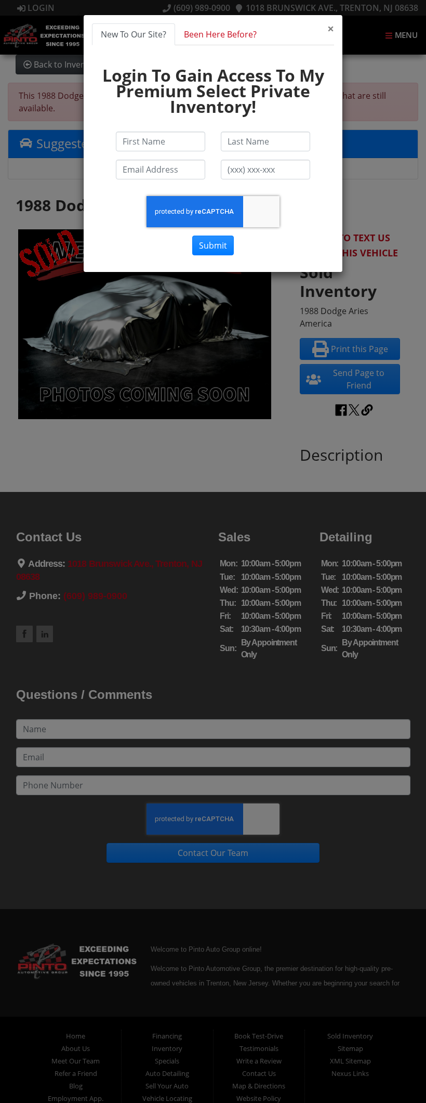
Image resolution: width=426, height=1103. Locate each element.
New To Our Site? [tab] (133, 34)
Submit (213, 245)
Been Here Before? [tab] (220, 34)
